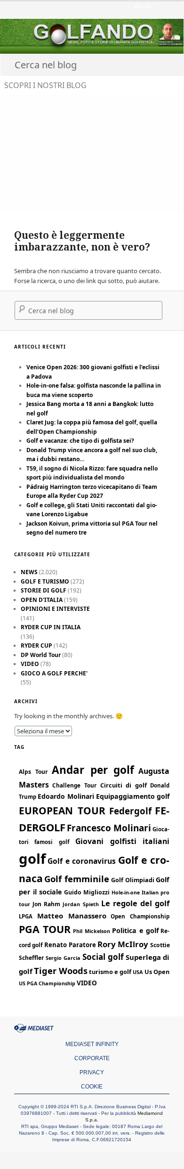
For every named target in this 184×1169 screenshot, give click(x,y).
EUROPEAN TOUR (62, 810)
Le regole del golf (135, 903)
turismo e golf (110, 971)
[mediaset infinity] (35, 1028)
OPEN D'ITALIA (42, 600)
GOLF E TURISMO (45, 581)
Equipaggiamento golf (133, 796)
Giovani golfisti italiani (122, 841)
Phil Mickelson (91, 930)
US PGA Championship (47, 983)
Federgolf (130, 811)
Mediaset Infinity (92, 1044)
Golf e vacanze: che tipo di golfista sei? (80, 441)
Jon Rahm (46, 904)
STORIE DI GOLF (43, 590)
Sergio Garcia (63, 957)
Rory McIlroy (122, 944)
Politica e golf (135, 930)
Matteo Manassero (71, 915)
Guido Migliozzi (87, 892)
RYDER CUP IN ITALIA (50, 627)
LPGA (25, 916)
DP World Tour (41, 655)
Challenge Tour (74, 785)
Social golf (103, 956)
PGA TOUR (45, 929)
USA (138, 971)
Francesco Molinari (109, 828)
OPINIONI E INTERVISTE (55, 609)
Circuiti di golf (123, 785)
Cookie (92, 1086)
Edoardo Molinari (66, 796)
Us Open (156, 971)
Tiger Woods (61, 970)
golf (32, 858)
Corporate (92, 1058)
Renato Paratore (70, 945)
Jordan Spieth (80, 904)
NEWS (29, 572)
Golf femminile (76, 879)
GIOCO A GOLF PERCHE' (54, 673)
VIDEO (30, 664)
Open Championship (140, 916)
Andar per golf (93, 770)
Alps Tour (33, 772)
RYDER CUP (36, 645)
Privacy (92, 1072)
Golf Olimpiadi (132, 880)
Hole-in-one (126, 892)
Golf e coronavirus (82, 861)
